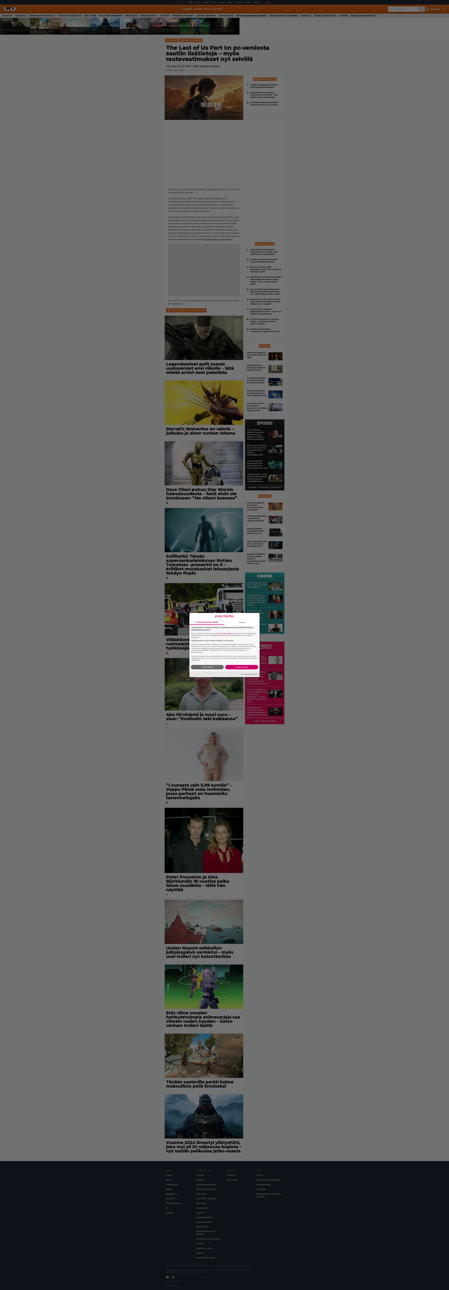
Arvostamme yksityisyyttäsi (207, 622)
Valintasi (242, 622)
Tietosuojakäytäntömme (249, 674)
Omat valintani (207, 667)
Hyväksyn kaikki (241, 667)
